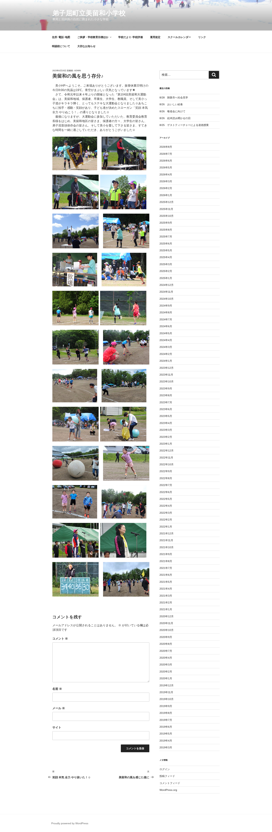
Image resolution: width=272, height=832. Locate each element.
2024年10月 (166, 298)
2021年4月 (165, 588)
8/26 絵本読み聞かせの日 (175, 118)
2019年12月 (166, 685)
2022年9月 (165, 471)
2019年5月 (165, 733)
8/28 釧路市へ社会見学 (173, 97)
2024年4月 (165, 340)
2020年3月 (165, 664)
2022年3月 (165, 512)
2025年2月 (165, 271)
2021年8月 (165, 561)
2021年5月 (165, 581)
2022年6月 (165, 492)
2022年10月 (166, 464)
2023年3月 (165, 429)
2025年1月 (165, 278)
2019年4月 (165, 740)
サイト (56, 727)
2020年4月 (165, 657)
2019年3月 (165, 747)
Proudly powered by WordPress (69, 823)
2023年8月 (165, 395)
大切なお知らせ (86, 46)
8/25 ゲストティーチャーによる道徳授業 (184, 125)
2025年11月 (166, 209)
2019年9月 (165, 706)
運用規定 (155, 37)
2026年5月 (165, 167)
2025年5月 (165, 250)
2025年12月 (166, 202)
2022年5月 (165, 498)
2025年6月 (165, 243)
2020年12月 (166, 616)
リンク (202, 37)
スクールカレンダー (179, 37)
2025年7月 (165, 236)
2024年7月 (165, 319)
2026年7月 (165, 153)
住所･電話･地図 (61, 37)
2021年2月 (165, 602)
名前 (57, 688)
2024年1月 (165, 360)
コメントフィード (169, 783)
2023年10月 (166, 381)
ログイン (164, 769)
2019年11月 (166, 692)
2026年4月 (165, 174)
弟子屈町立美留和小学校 (89, 13)
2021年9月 (165, 554)
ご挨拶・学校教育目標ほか (92, 37)
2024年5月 (165, 333)
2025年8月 (165, 229)
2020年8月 (165, 643)
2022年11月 (166, 457)
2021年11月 (166, 540)
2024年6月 (165, 326)
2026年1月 (165, 195)
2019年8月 (165, 712)
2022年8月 (165, 478)
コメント (60, 638)
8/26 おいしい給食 (171, 104)
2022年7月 (165, 485)
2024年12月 (166, 284)
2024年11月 (166, 291)
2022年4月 (165, 505)
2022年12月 (166, 450)
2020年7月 (165, 650)
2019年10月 (166, 699)
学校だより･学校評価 (130, 37)
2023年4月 (165, 423)
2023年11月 (166, 374)
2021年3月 (165, 595)
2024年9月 (165, 305)
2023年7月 (165, 402)
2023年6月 (165, 409)
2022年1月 (165, 526)
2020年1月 (165, 678)
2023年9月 (165, 388)
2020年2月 (165, 671)
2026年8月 (165, 146)
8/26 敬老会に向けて (172, 111)
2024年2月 (165, 353)
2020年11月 (166, 623)
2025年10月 (166, 215)
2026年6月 (165, 160)
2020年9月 (165, 637)
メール (58, 708)
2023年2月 (165, 436)
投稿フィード (167, 776)
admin (77, 70)
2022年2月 (165, 519)
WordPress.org (168, 789)
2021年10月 (166, 547)
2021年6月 (165, 574)
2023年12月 (166, 367)
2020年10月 (166, 630)
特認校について (61, 46)
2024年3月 (165, 346)
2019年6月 (165, 726)
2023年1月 (165, 443)
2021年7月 (165, 567)
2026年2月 (165, 188)
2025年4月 (165, 257)
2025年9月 (165, 222)
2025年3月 (165, 264)
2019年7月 (165, 719)
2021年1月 (165, 609)
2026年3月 (165, 181)
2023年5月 (165, 416)
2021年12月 (166, 533)
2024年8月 (165, 312)
